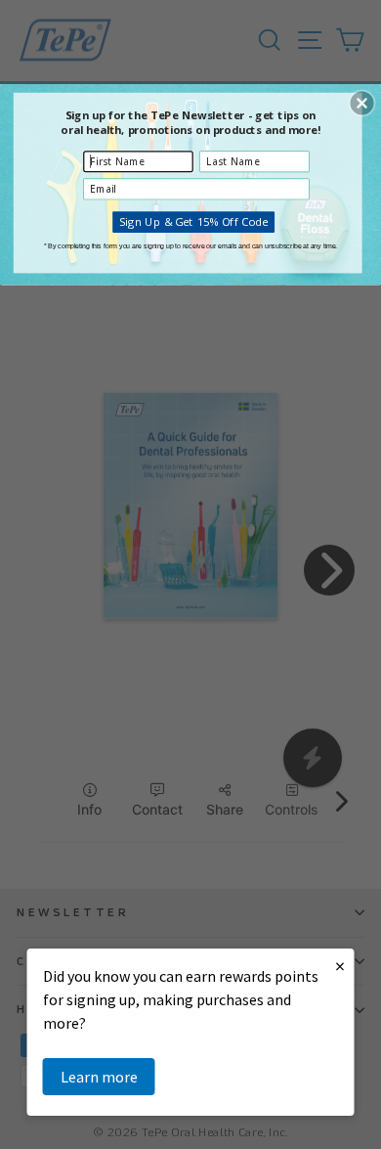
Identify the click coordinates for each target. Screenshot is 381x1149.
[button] (361, 102)
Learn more (99, 1076)
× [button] (340, 965)
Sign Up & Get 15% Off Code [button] (193, 220)
